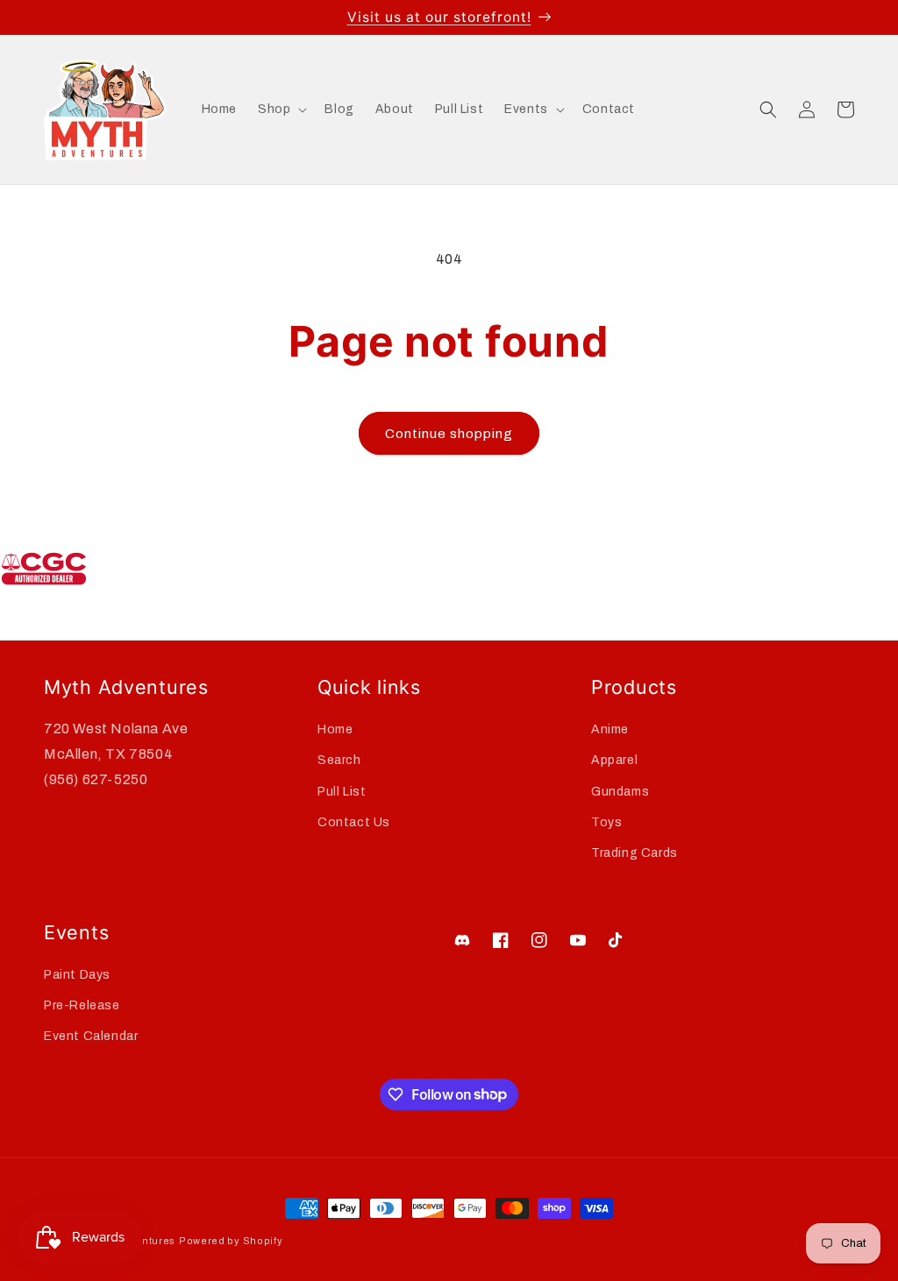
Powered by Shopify (231, 1240)
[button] (280, 109)
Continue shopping (449, 434)
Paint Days (77, 974)
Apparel (614, 760)
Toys (606, 822)
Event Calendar (91, 1036)
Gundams (620, 791)
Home (335, 729)
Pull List (341, 791)
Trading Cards (634, 853)
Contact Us (353, 822)
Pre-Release (82, 1005)
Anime (610, 729)
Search (339, 760)
